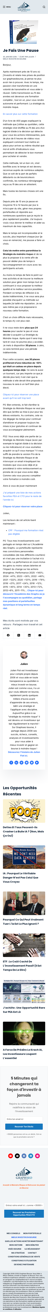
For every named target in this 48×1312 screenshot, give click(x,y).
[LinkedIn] (29, 635)
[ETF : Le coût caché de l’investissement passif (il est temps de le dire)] (24, 945)
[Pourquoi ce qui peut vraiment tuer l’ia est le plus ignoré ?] (24, 903)
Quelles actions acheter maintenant (24, 1241)
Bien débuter (32, 1245)
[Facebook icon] (11, 763)
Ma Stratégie (18, 1253)
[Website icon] (21, 763)
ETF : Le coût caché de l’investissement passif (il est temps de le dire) (22, 966)
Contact (32, 1253)
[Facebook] (8, 635)
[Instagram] (37, 1156)
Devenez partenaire (24, 1264)
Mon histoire (16, 1245)
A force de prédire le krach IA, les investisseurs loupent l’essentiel (23, 1054)
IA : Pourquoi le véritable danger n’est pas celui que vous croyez (20, 878)
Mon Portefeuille (32, 1233)
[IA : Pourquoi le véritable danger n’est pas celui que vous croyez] (24, 857)
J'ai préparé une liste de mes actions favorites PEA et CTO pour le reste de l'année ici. (22, 496)
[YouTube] (10, 1156)
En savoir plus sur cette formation (20, 114)
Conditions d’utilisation (24, 1260)
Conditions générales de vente (24, 1257)
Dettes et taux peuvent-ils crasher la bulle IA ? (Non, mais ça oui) (23, 831)
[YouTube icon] (37, 763)
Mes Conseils (13, 1233)
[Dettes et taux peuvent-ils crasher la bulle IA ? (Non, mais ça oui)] (24, 811)
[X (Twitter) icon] (27, 763)
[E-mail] (40, 635)
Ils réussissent (32, 1249)
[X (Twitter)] (19, 635)
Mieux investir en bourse (14, 59)
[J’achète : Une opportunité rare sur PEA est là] (24, 991)
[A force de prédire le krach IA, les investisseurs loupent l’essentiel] (24, 1033)
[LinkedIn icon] (16, 763)
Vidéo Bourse (14, 1249)
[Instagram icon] (32, 763)
